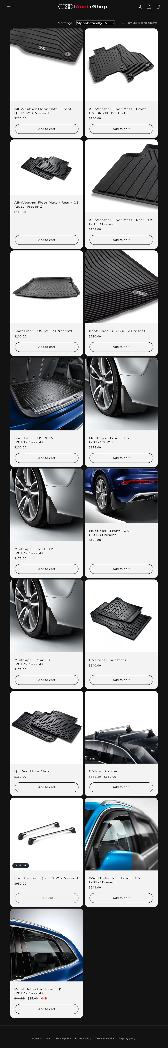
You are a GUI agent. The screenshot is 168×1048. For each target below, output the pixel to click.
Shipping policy (127, 1038)
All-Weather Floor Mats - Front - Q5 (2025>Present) (44, 111)
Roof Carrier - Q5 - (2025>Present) (46, 878)
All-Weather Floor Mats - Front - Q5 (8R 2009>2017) (119, 111)
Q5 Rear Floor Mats (32, 771)
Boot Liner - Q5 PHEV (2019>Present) (33, 440)
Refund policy (63, 1038)
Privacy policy (83, 1038)
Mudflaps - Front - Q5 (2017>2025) (109, 440)
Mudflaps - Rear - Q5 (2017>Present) (33, 662)
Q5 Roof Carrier (103, 771)
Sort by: (65, 23)
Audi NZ (39, 1038)
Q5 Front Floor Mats (107, 660)
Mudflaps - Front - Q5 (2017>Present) (34, 551)
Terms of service (105, 1038)
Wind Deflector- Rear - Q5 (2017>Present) (38, 991)
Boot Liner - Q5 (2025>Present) (118, 331)
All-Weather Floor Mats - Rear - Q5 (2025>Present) (121, 222)
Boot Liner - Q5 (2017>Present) (43, 331)
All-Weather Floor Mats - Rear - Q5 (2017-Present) (46, 204)
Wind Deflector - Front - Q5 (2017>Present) (114, 880)
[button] (8, 6)
